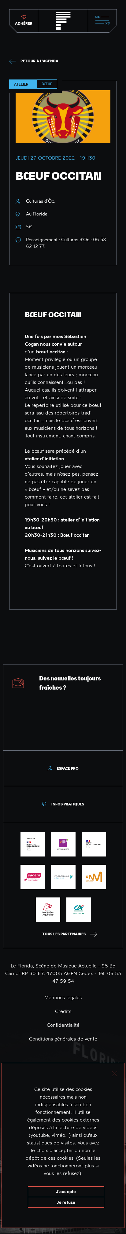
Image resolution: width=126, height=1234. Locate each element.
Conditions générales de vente (63, 1039)
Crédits (63, 1011)
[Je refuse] (114, 1073)
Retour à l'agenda (39, 61)
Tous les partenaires (64, 934)
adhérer (23, 23)
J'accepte (66, 1191)
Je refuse (66, 1202)
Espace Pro (68, 768)
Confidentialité (63, 1025)
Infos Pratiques (67, 804)
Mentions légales (63, 997)
